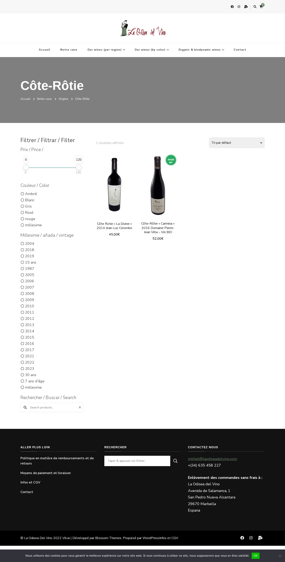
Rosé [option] (29, 212)
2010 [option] (29, 306)
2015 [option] (29, 337)
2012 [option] (29, 318)
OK (256, 555)
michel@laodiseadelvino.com (212, 458)
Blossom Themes (108, 538)
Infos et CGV (30, 482)
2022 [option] (29, 362)
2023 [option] (29, 368)
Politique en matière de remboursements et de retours (57, 461)
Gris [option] (28, 206)
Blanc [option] (29, 200)
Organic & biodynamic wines (199, 50)
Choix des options (114, 184)
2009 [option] (29, 299)
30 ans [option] (30, 374)
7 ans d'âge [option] (34, 381)
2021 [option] (29, 356)
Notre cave (68, 50)
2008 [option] (29, 293)
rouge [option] (30, 218)
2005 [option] (29, 274)
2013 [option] (29, 324)
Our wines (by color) (150, 50)
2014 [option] (29, 331)
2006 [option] (29, 281)
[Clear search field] (80, 407)
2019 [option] (29, 256)
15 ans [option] (30, 262)
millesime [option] (33, 225)
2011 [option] (29, 312)
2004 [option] (29, 243)
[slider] (26, 167)
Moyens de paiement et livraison (45, 473)
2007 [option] (29, 287)
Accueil (44, 50)
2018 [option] (29, 249)
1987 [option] (29, 268)
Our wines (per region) (104, 50)
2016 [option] (29, 343)
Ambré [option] (31, 193)
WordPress (150, 538)
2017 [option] (29, 349)
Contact (240, 50)
